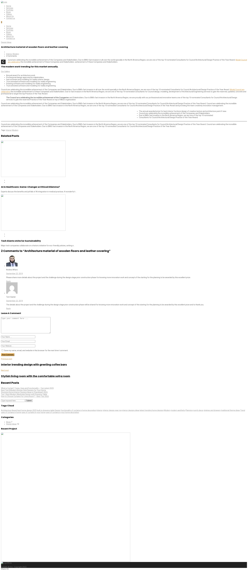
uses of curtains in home (11, 412)
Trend (242, 410)
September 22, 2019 (14, 274)
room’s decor (198, 410)
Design (57, 410)
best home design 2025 (27, 410)
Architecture (6, 410)
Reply (8, 281)
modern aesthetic (178, 410)
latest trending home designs (152, 410)
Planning (189, 410)
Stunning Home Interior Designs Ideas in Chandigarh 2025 (24, 392)
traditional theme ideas (230, 410)
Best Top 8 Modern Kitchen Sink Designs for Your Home (23, 390)
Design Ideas (6, 42)
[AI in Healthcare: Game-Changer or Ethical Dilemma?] (33, 176)
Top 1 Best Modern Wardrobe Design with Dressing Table (24, 394)
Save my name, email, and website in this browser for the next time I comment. (36, 350)
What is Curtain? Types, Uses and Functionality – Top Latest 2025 (27, 388)
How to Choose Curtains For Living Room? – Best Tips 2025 (25, 396)
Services (9, 8)
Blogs (8, 12)
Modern (16, 54)
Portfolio (9, 10)
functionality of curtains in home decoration (78, 410)
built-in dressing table (45, 410)
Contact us (10, 18)
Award (14, 410)
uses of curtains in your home (33, 412)
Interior (9, 54)
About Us (10, 16)
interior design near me (112, 410)
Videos (9, 14)
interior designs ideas (130, 410)
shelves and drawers (212, 410)
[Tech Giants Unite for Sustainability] (33, 230)
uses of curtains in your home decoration (62, 412)
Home (8, 6)
